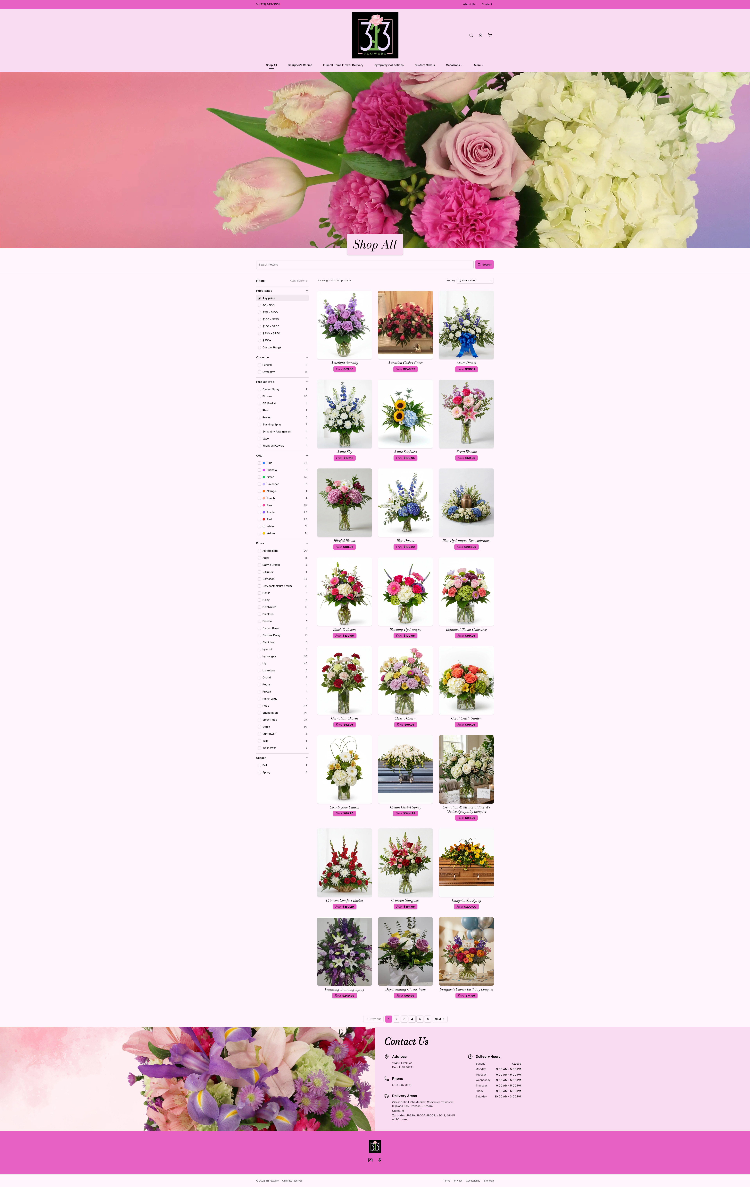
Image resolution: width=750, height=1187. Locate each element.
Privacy (458, 1180)
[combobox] (475, 281)
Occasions (453, 65)
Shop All (271, 65)
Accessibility (473, 1180)
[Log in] (480, 35)
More (477, 65)
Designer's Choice (300, 65)
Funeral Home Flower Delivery (343, 65)
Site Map (489, 1180)
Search (486, 264)
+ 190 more (399, 1119)
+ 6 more (427, 1106)
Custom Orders (425, 65)
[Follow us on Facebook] (379, 1160)
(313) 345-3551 (269, 4)
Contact (487, 4)
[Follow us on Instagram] (370, 1160)
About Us (469, 4)
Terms (446, 1180)
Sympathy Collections (389, 65)
